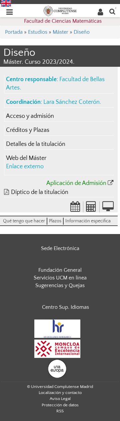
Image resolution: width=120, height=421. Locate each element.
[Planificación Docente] (75, 209)
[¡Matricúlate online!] (108, 209)
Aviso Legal (60, 398)
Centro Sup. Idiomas (65, 307)
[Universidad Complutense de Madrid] (60, 10)
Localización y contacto (60, 392)
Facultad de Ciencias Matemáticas (63, 21)
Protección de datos (60, 405)
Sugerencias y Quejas (60, 285)
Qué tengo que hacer (24, 221)
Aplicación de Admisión (76, 183)
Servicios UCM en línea (60, 278)
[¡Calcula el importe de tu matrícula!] (91, 209)
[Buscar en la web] (112, 11)
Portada (14, 32)
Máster (60, 32)
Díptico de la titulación (39, 192)
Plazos (55, 221)
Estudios (37, 32)
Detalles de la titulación (35, 144)
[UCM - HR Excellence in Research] (57, 329)
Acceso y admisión (30, 116)
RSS (60, 411)
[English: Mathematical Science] (6, 3)
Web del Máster (26, 158)
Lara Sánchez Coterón (71, 102)
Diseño (82, 32)
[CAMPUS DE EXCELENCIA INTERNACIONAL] (57, 349)
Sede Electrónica (60, 248)
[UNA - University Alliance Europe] (57, 369)
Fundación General (60, 270)
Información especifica (88, 221)
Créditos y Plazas (27, 130)
